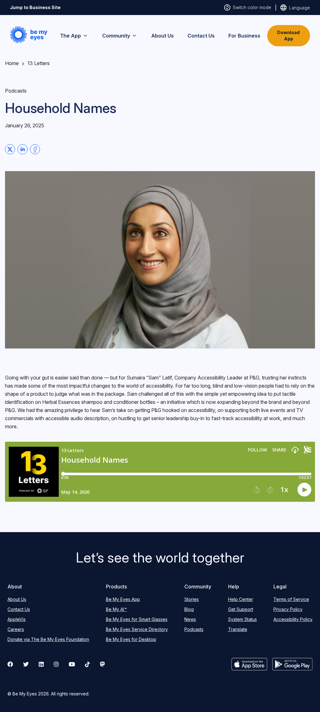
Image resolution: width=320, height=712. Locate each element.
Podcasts (193, 629)
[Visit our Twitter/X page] (26, 664)
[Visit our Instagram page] (56, 664)
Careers (16, 629)
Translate (237, 629)
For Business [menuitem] (244, 36)
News (190, 619)
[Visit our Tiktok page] (87, 664)
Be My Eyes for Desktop (131, 639)
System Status (242, 619)
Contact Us (19, 609)
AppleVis (17, 619)
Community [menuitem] (116, 36)
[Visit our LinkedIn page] (41, 664)
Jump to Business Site (35, 7)
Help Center (240, 599)
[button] (29, 34)
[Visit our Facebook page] (10, 664)
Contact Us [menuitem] (201, 36)
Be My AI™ (116, 609)
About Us (17, 599)
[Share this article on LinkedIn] (23, 149)
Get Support (240, 609)
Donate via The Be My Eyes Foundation (48, 639)
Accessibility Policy (292, 619)
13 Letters (39, 63)
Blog (189, 609)
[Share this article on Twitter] (10, 149)
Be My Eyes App (123, 599)
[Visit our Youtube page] (72, 664)
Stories (191, 599)
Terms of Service (291, 599)
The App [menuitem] (70, 36)
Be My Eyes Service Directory (137, 629)
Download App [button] (288, 35)
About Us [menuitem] (162, 36)
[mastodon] (102, 664)
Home (12, 63)
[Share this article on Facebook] (35, 149)
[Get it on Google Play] (292, 664)
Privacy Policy (287, 609)
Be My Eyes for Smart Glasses (137, 619)
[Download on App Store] (249, 664)
